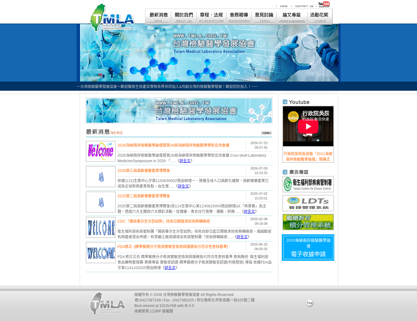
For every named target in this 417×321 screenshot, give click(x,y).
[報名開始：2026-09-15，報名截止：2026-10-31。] (100, 159)
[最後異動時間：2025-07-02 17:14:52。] (100, 210)
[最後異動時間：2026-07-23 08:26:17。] (100, 261)
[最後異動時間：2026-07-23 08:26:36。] (100, 235)
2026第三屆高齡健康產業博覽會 (144, 171)
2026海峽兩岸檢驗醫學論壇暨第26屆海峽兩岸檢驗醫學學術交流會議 (173, 145)
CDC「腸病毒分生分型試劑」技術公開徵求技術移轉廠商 (164, 221)
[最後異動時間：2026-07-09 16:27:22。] (100, 185)
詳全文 (184, 161)
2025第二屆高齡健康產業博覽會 (144, 196)
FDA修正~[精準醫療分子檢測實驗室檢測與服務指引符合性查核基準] (173, 247)
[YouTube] (324, 6)
